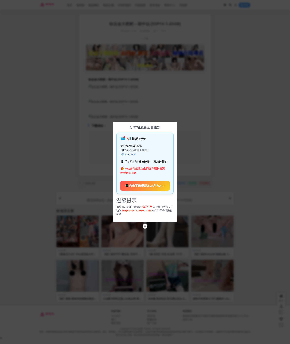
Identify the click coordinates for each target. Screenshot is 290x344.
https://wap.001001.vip (137, 210)
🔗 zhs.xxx (127, 154)
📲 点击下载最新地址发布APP (145, 186)
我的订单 (147, 206)
